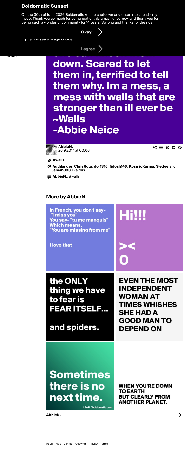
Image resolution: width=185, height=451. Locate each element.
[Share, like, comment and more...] (80, 271)
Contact (68, 443)
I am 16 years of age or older (51, 39)
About (49, 443)
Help (58, 443)
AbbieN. (65, 147)
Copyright (81, 443)
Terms (104, 443)
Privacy (94, 443)
